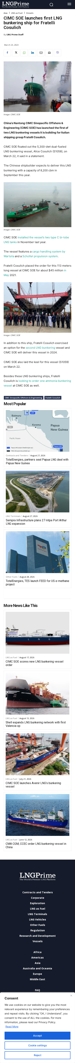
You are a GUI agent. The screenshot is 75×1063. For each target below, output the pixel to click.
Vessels (29, 13)
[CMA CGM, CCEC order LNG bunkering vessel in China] (37, 815)
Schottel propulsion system (40, 256)
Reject (37, 1055)
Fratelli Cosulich (53, 397)
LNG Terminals (13, 516)
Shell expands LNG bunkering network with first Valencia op (36, 724)
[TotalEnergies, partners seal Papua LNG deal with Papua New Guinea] (37, 431)
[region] (37, 1027)
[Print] (49, 52)
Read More (11, 1026)
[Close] (71, 995)
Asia (5, 13)
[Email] (40, 52)
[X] (15, 52)
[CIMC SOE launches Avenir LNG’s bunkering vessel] (37, 754)
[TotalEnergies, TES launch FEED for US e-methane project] (37, 552)
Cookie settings (37, 1045)
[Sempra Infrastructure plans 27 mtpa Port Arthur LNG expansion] (37, 491)
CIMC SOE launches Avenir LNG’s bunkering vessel (33, 784)
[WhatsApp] (24, 52)
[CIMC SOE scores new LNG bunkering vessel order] (37, 633)
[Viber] (57, 52)
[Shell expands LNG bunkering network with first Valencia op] (37, 694)
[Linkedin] (32, 52)
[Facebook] (7, 52)
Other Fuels (11, 577)
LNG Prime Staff (15, 34)
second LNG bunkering (40, 347)
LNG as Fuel (17, 13)
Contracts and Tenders (17, 455)
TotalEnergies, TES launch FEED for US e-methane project (37, 582)
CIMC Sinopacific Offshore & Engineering (23, 397)
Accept (37, 1035)
